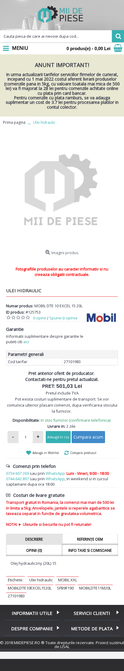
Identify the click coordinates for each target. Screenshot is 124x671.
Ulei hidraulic (41, 580)
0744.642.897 (17, 478)
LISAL (65, 646)
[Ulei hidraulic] (62, 191)
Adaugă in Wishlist (46, 453)
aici (26, 341)
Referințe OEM (90, 539)
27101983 (16, 596)
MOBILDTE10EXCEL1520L (29, 588)
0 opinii (39, 318)
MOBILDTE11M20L (95, 588)
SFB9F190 (65, 588)
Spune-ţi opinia (63, 318)
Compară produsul (83, 453)
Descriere (34, 539)
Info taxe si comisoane (90, 550)
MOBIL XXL (67, 580)
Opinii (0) (34, 550)
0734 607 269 (17, 473)
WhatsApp (55, 473)
